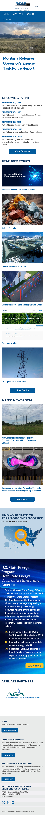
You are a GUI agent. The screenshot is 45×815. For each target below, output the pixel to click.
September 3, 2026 (11, 112)
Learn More (34, 666)
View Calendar (22, 151)
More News (22, 499)
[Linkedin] (8, 803)
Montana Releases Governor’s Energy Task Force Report (19, 63)
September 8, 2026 (11, 122)
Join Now (8, 779)
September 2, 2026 (11, 102)
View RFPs (8, 755)
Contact (18, 14)
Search (6, 19)
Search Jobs (10, 730)
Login (30, 14)
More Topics (22, 390)
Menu (36, 6)
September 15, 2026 (12, 136)
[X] (4, 803)
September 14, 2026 (12, 129)
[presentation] (3, 693)
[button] (32, 75)
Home (5, 14)
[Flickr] (13, 803)
